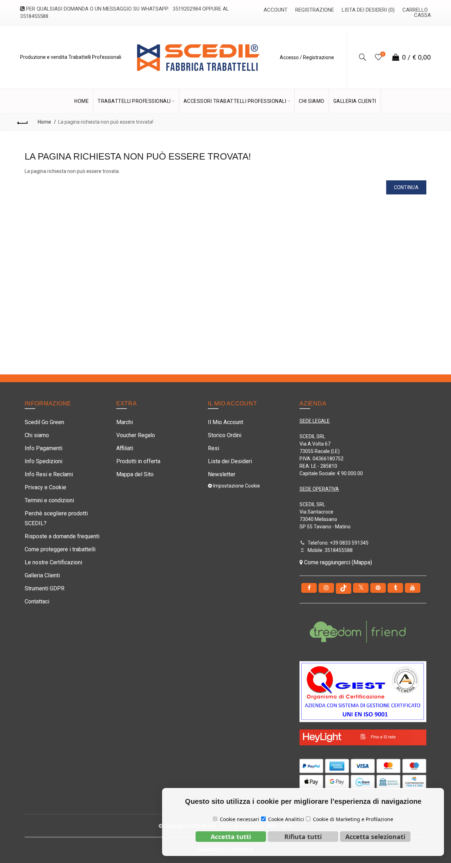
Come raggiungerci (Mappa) (337, 562)
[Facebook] (309, 588)
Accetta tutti (231, 836)
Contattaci (37, 601)
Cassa (422, 15)
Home (44, 122)
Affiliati (124, 448)
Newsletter (221, 474)
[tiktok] (343, 588)
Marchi (124, 422)
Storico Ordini (224, 435)
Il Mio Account (225, 422)
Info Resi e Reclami (49, 474)
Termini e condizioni (49, 500)
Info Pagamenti (43, 448)
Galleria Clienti (42, 575)
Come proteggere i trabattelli (60, 549)
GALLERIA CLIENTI (354, 101)
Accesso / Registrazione (307, 57)
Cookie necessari (239, 819)
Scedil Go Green (44, 422)
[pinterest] (378, 588)
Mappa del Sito (135, 474)
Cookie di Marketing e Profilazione (353, 819)
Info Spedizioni (43, 461)
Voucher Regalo (135, 435)
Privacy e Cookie (45, 487)
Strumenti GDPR (44, 588)
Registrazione (314, 10)
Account (276, 10)
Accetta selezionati (375, 836)
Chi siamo (37, 435)
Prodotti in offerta (138, 461)
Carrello (415, 10)
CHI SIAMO (312, 101)
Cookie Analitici (286, 819)
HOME (81, 101)
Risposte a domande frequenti (62, 536)
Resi (213, 448)
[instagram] (326, 588)
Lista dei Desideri (230, 461)
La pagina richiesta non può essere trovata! (105, 122)
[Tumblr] (395, 588)
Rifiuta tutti (303, 836)
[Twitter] (361, 588)
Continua (406, 187)
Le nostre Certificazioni (53, 562)
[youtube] (412, 588)
